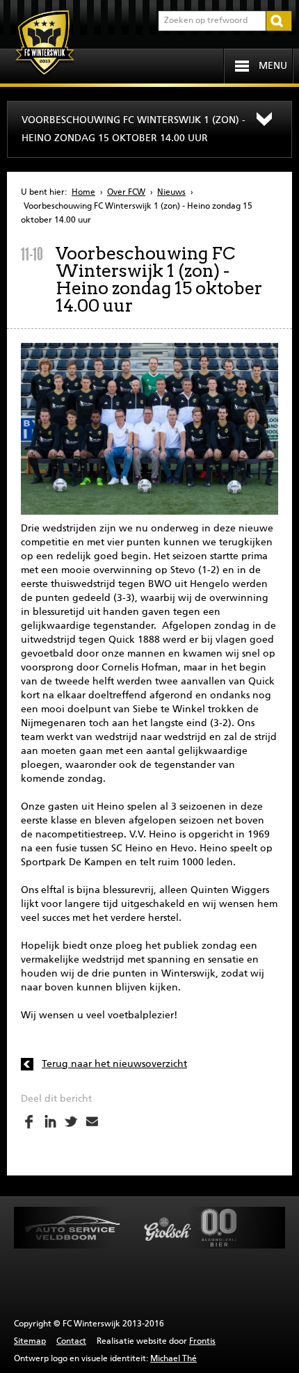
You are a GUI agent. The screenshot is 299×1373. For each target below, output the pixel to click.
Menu (273, 66)
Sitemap (30, 1342)
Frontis (202, 1342)
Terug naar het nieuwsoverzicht (114, 1064)
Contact (71, 1342)
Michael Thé (173, 1359)
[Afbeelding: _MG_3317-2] (149, 428)
